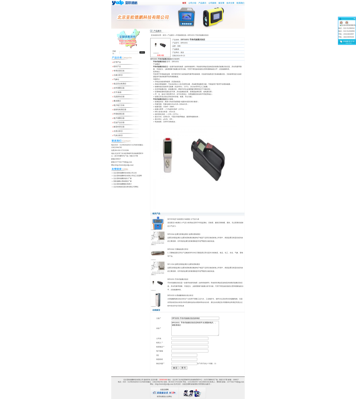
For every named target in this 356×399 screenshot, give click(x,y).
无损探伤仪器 (118, 96)
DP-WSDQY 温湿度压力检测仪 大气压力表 (183, 219)
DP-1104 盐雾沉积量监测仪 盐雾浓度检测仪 (183, 264)
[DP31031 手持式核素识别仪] (160, 45)
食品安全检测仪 (119, 83)
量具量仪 (117, 101)
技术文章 (230, 3)
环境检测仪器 (118, 114)
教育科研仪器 (118, 126)
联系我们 (240, 3)
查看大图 (160, 48)
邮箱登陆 (194, 384)
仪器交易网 (186, 384)
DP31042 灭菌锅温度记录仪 (177, 249)
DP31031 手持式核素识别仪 (177, 279)
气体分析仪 (118, 135)
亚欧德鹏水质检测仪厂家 (122, 181)
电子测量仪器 (118, 118)
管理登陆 (201, 384)
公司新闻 (212, 3)
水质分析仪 (118, 131)
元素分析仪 (118, 75)
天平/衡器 (117, 92)
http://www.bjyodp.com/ (124, 165)
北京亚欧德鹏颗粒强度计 (122, 184)
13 (172, 392)
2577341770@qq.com (123, 162)
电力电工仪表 (118, 105)
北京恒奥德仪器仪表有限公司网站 (125, 187)
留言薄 (221, 3)
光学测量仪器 (118, 88)
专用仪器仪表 (118, 70)
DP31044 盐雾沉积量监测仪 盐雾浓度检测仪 (183, 234)
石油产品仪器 (118, 122)
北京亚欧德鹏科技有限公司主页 (125, 173)
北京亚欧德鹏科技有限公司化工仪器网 (127, 175)
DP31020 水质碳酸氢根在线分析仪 (180, 295)
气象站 (116, 79)
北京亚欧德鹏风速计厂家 (122, 178)
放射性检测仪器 (119, 109)
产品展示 (202, 3)
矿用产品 (117, 62)
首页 (184, 3)
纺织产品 (117, 66)
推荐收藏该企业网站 (164, 396)
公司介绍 (192, 3)
